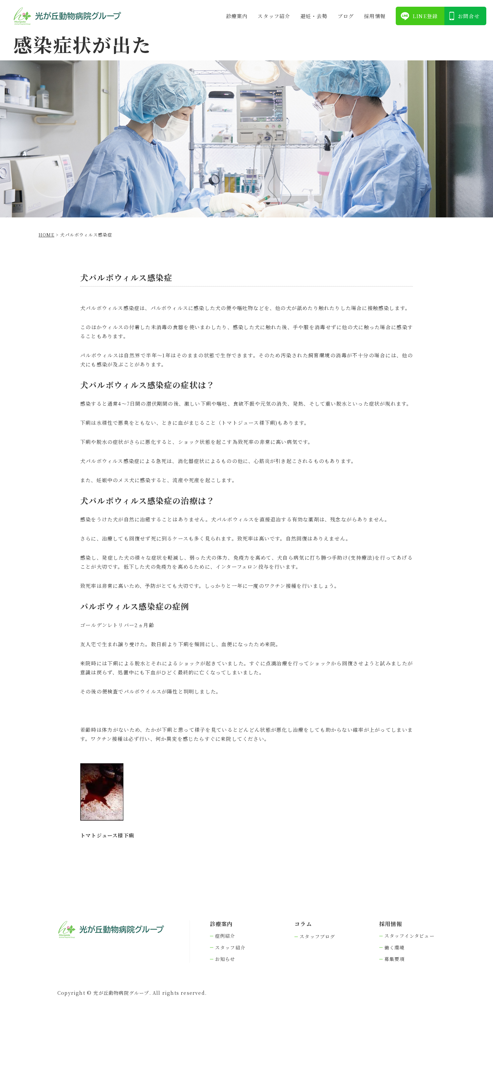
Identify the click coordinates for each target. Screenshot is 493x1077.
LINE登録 (425, 15)
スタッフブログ (317, 936)
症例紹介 (225, 936)
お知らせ (225, 959)
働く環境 (394, 947)
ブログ (346, 15)
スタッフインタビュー (409, 936)
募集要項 (394, 959)
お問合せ (469, 15)
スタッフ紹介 (274, 15)
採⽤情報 (375, 15)
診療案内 (237, 15)
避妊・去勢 (314, 15)
